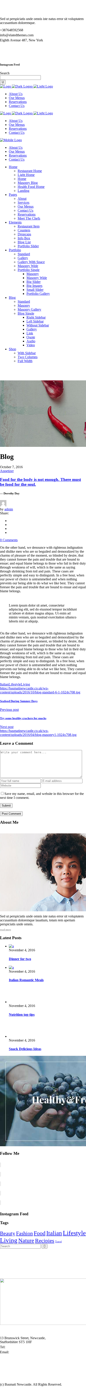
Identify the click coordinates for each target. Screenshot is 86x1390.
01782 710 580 (16, 1347)
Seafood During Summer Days (18, 701)
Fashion (24, 1233)
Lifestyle (15, 684)
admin (8, 509)
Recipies (44, 1240)
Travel (58, 1241)
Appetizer (7, 471)
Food (39, 1233)
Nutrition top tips (22, 1014)
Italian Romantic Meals (26, 980)
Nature (26, 1240)
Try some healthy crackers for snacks (23, 718)
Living (25, 684)
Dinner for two (20, 959)
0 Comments (9, 540)
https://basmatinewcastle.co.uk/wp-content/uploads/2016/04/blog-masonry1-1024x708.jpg (38, 733)
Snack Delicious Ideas (25, 1049)
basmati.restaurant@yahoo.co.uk (32, 1352)
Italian (4, 684)
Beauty (7, 1233)
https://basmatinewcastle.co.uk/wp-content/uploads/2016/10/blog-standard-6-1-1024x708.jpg (40, 690)
